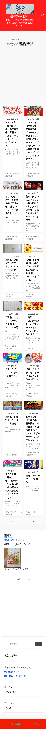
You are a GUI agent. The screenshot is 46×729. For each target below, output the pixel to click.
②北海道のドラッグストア (15, 676)
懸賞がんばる (16, 724)
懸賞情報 (9, 176)
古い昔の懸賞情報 (13, 173)
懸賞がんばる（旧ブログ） (14, 540)
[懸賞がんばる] (19, 9)
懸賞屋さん (8, 537)
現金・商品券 (11, 346)
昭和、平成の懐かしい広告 (14, 237)
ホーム (6, 39)
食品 (8, 455)
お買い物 (31, 294)
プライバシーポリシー (32, 724)
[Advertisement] (23, 78)
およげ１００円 (10, 546)
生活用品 (10, 294)
